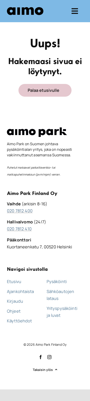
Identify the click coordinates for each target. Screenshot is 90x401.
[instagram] (49, 357)
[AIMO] (25, 9)
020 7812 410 (19, 228)
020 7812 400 (20, 210)
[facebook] (41, 357)
